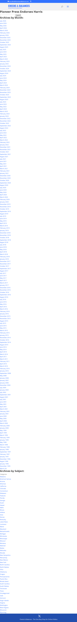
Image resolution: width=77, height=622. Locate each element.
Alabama (3, 477)
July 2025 (3, 49)
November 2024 (5, 66)
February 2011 (5, 361)
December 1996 (5, 459)
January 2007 (4, 380)
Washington (4, 605)
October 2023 (4, 95)
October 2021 (4, 152)
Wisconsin (3, 610)
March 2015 (4, 330)
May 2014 (3, 349)
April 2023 (3, 109)
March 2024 (4, 85)
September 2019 (5, 211)
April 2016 (3, 307)
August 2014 (4, 345)
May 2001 (3, 404)
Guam (2, 503)
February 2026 (5, 33)
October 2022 (4, 123)
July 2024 (3, 76)
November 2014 (5, 337)
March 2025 (4, 59)
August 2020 (4, 185)
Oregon (2, 574)
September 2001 (5, 395)
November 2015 (5, 318)
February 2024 (5, 88)
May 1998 (3, 442)
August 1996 (4, 461)
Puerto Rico (3, 579)
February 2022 (5, 142)
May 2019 (3, 221)
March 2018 (4, 254)
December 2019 (5, 204)
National (2, 546)
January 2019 (4, 230)
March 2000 (4, 423)
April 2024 (3, 83)
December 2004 (5, 385)
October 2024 (4, 68)
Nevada (2, 553)
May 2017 (3, 278)
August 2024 (4, 73)
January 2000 (4, 428)
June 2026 (3, 23)
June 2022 (3, 133)
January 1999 (4, 440)
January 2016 (4, 314)
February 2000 (5, 426)
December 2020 (5, 176)
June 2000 (3, 416)
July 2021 (3, 159)
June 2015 (3, 326)
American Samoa (5, 479)
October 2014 (4, 340)
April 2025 (3, 57)
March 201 (3, 468)
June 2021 (3, 161)
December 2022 (5, 118)
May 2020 (3, 192)
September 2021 (5, 154)
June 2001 (3, 402)
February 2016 (5, 311)
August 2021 (4, 157)
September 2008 (5, 373)
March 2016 (4, 309)
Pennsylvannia (4, 577)
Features (3, 496)
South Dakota (4, 586)
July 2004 (3, 387)
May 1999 (3, 430)
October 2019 (4, 209)
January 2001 (4, 414)
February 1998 (5, 447)
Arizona (2, 481)
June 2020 (3, 190)
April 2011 (3, 356)
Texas (2, 591)
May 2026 (3, 26)
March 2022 (4, 140)
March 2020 (4, 197)
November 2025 (5, 40)
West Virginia (4, 607)
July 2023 (3, 102)
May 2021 (3, 164)
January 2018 (4, 259)
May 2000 (3, 418)
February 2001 (5, 411)
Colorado (3, 488)
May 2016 (3, 304)
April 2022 (3, 137)
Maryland (3, 529)
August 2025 (4, 47)
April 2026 (3, 28)
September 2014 (5, 342)
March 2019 (4, 226)
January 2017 (4, 285)
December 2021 (5, 147)
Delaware (3, 493)
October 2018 (4, 237)
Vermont (3, 598)
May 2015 (3, 328)
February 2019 (5, 228)
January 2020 (4, 202)
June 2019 (3, 218)
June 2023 (3, 104)
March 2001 (4, 409)
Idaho (2, 507)
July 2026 (3, 21)
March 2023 (4, 111)
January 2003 (4, 390)
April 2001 (3, 407)
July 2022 (3, 130)
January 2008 (4, 378)
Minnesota (3, 536)
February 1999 (5, 437)
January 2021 (4, 173)
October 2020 (4, 180)
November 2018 (5, 235)
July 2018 (3, 245)
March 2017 (4, 283)
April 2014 (3, 352)
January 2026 (4, 35)
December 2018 (5, 233)
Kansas (2, 517)
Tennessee (3, 588)
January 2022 (4, 145)
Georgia (2, 500)
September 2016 (5, 295)
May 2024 (3, 80)
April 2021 (3, 166)
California (3, 486)
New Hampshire (5, 555)
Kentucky (3, 519)
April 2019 (3, 223)
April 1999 (3, 433)
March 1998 (4, 445)
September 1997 (5, 452)
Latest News (4, 522)
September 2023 (5, 97)
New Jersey (3, 558)
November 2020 (5, 178)
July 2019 (3, 216)
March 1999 (4, 435)
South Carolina (4, 584)
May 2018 (3, 249)
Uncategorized (4, 593)
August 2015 (4, 321)
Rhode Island (4, 581)
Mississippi (3, 538)
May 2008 (3, 376)
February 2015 (5, 333)
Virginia (2, 603)
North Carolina (4, 565)
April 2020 (3, 195)
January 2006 (4, 383)
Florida (2, 498)
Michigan (3, 534)
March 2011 (4, 359)
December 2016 (5, 287)
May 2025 (3, 54)
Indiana (2, 512)
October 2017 (4, 266)
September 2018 (5, 240)
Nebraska (3, 550)
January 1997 (4, 456)
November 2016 (5, 290)
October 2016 (4, 292)
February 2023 (5, 114)
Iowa (1, 515)
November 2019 (5, 207)
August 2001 (4, 397)
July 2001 (3, 399)
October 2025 (4, 42)
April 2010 (3, 364)
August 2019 (4, 214)
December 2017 (5, 261)
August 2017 (4, 271)
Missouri (3, 541)
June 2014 (3, 347)
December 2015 (5, 316)
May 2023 (3, 107)
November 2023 (5, 92)
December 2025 (5, 37)
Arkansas (3, 484)
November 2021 (5, 149)
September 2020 (5, 183)
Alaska (2, 548)
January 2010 (4, 371)
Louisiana (3, 524)
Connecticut (4, 491)
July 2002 (3, 392)
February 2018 (5, 257)
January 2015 (4, 335)
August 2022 (4, 128)
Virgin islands (4, 600)
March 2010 (4, 366)
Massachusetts (4, 531)
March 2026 (4, 30)
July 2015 (3, 323)
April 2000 (3, 421)
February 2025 (5, 61)
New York (3, 562)
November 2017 (5, 264)
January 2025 (4, 64)
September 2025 (5, 45)
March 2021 (4, 168)
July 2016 (3, 299)
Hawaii (2, 505)
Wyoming (3, 612)
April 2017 (3, 280)
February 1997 (5, 454)
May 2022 (3, 135)
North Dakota (4, 567)
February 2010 (5, 368)
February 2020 (5, 199)
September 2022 (5, 126)
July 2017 (3, 273)
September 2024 (5, 71)
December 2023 (5, 90)
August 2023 (4, 99)
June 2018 (3, 247)
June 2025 (3, 52)
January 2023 (4, 116)
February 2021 (5, 171)
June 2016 (3, 302)
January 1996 (4, 464)
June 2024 (3, 78)
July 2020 (3, 188)
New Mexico (4, 560)
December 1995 (5, 466)
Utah (1, 596)
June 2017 (3, 276)
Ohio (1, 569)
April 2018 (3, 252)
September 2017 (5, 268)
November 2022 (5, 121)
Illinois (2, 510)
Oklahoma (3, 572)
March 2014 (4, 354)
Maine (2, 527)
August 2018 (4, 242)
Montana (3, 543)
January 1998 (4, 449)
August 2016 (4, 297)
